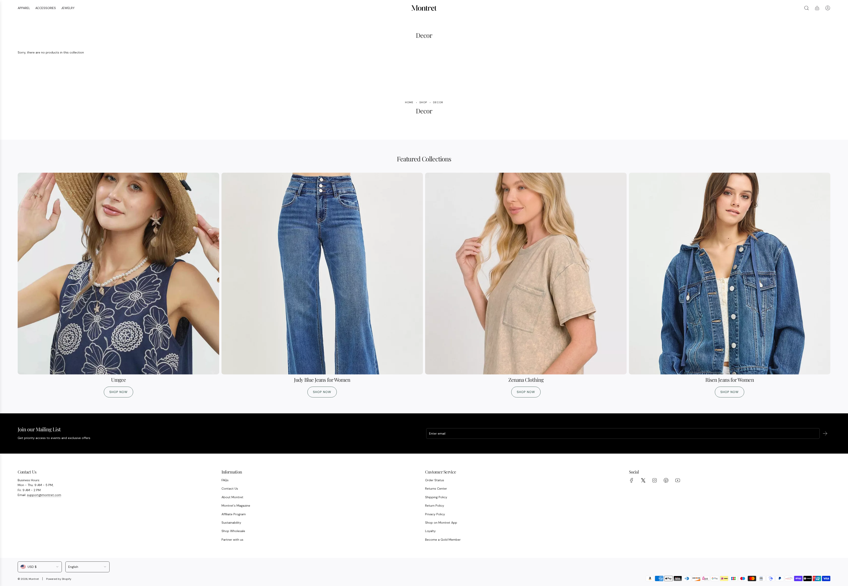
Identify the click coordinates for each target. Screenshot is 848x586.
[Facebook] (631, 480)
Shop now (118, 392)
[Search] (806, 8)
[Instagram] (654, 480)
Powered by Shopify (58, 579)
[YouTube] (677, 480)
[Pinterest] (666, 480)
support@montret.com (44, 495)
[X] (643, 480)
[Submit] (825, 433)
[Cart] (817, 8)
